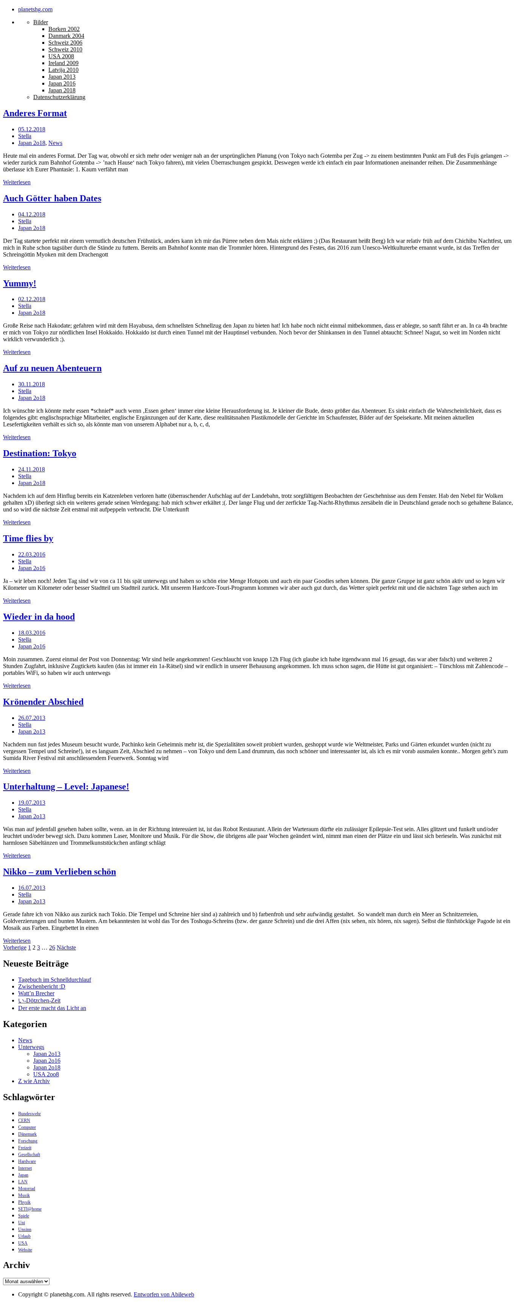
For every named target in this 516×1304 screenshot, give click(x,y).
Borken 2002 (64, 29)
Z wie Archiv (34, 1081)
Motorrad (26, 1188)
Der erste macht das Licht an (52, 1008)
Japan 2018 (62, 90)
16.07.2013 (31, 887)
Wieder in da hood (39, 617)
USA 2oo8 (46, 1074)
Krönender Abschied (43, 702)
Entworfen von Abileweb (164, 1294)
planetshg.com (35, 9)
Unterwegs (31, 1047)
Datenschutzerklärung (59, 97)
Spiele (23, 1216)
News (55, 143)
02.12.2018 (31, 299)
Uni (21, 1222)
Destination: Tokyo (39, 453)
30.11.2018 (31, 384)
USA (23, 1243)
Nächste (66, 947)
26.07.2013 (31, 718)
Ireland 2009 (63, 63)
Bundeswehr (29, 1113)
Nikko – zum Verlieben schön (59, 872)
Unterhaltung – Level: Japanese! (66, 786)
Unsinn (24, 1229)
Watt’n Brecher (36, 993)
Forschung (27, 1141)
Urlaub (24, 1236)
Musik (24, 1195)
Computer (27, 1127)
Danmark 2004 (66, 36)
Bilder (40, 22)
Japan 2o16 (31, 568)
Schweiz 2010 (65, 49)
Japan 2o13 (31, 731)
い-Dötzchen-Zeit (39, 1000)
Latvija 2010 (63, 70)
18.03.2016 (31, 632)
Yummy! (19, 283)
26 (52, 947)
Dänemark (27, 1134)
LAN (23, 1181)
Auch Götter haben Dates (52, 198)
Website (25, 1250)
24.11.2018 (31, 469)
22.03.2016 (31, 554)
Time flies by (28, 538)
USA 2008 (61, 56)
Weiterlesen (17, 182)
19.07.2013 (31, 802)
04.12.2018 (31, 214)
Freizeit (24, 1147)
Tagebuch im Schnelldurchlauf (54, 979)
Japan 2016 (62, 83)
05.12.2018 (31, 129)
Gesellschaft (29, 1154)
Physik (24, 1202)
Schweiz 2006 (65, 42)
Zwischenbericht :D (41, 986)
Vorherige (14, 947)
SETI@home (30, 1209)
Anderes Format (35, 113)
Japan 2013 (62, 76)
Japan (23, 1175)
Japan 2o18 (31, 143)
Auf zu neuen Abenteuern (52, 368)
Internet (25, 1168)
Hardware (27, 1161)
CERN (24, 1120)
